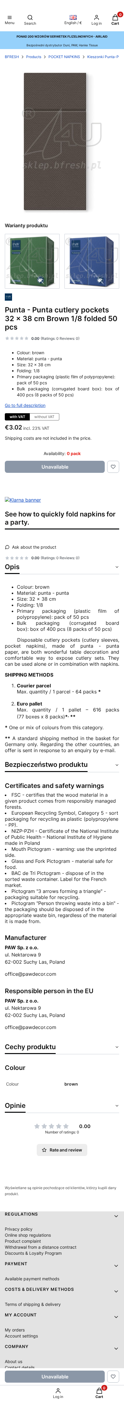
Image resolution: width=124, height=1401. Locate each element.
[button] (9, 20)
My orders (15, 1329)
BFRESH (12, 56)
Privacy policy (19, 1229)
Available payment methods (32, 1278)
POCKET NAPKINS (64, 56)
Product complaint (23, 1241)
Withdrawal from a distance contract (40, 1247)
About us (13, 1361)
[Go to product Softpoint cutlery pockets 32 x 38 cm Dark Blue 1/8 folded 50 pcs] (91, 261)
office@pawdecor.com (30, 974)
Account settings (21, 1335)
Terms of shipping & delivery (33, 1304)
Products (33, 56)
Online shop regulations (28, 1235)
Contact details (20, 1367)
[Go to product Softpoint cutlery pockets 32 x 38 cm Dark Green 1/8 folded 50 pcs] (32, 261)
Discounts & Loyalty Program (33, 1253)
